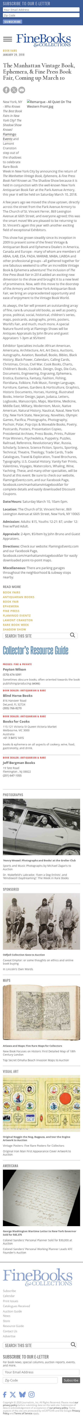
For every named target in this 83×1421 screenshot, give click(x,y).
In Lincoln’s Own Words (18, 969)
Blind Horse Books (17, 695)
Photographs (13, 794)
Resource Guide (13, 1326)
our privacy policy (58, 1407)
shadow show (14, 629)
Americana (10, 1165)
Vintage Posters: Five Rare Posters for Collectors (33, 1145)
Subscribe (9, 1291)
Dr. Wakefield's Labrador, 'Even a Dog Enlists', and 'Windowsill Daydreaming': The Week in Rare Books (36, 876)
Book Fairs (10, 50)
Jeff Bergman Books (19, 762)
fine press (11, 611)
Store (6, 1321)
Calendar (9, 1296)
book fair (11, 601)
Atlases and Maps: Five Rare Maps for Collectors (32, 1046)
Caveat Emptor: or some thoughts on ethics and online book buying (38, 962)
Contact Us (10, 1331)
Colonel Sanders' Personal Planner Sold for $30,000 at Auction (37, 1241)
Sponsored (11, 889)
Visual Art (11, 1071)
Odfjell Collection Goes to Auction (24, 954)
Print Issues (10, 1301)
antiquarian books (19, 597)
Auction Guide (12, 1311)
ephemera (11, 606)
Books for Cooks (16, 721)
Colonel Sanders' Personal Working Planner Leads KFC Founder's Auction (38, 1250)
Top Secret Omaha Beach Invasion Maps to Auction (36, 1060)
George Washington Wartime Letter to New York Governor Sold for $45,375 (39, 1232)
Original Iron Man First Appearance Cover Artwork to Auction (37, 1153)
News (6, 1316)
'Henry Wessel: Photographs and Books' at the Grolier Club (39, 860)
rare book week (16, 625)
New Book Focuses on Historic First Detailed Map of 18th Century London (39, 1053)
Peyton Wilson (14, 669)
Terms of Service (23, 1413)
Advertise (9, 1336)
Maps (6, 980)
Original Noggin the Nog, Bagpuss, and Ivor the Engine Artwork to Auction (36, 1138)
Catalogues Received (16, 1306)
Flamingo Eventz (9, 136)
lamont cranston (18, 620)
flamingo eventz (17, 615)
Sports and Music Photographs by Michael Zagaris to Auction (37, 867)
